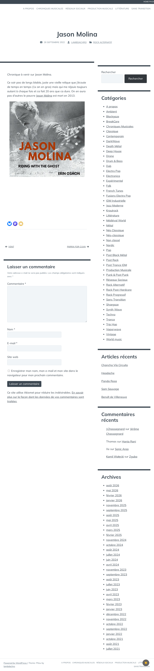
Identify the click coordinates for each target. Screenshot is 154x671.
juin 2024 (112, 559)
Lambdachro (79, 42)
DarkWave (113, 141)
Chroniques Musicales (119, 126)
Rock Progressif (116, 294)
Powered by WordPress (15, 663)
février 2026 (114, 495)
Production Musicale (118, 270)
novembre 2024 (116, 540)
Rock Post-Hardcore (119, 289)
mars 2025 (113, 530)
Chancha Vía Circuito (114, 365)
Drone (110, 156)
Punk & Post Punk (117, 275)
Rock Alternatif (102, 42)
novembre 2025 (116, 505)
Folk (108, 185)
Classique (112, 131)
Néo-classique (115, 235)
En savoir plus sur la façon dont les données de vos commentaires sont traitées (45, 397)
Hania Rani (129, 441)
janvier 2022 (114, 634)
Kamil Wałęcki (115, 456)
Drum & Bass (114, 161)
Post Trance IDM (116, 265)
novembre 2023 (116, 569)
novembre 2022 (116, 619)
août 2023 (112, 579)
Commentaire (16, 283)
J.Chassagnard (115, 429)
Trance (110, 319)
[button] (9, 223)
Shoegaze (112, 304)
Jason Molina (44, 95)
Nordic (110, 245)
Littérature (112, 215)
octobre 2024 (114, 545)
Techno (110, 314)
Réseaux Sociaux (117, 280)
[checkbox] (146, 663)
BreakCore (112, 121)
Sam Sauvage (110, 389)
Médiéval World (116, 220)
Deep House (114, 151)
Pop (108, 250)
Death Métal (114, 146)
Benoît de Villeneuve (114, 397)
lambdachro (9, 666)
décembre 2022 (116, 614)
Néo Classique (115, 230)
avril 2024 (112, 564)
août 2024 (112, 549)
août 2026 (112, 485)
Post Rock (112, 260)
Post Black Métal (116, 255)
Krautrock (112, 210)
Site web (12, 357)
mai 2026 (112, 490)
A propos (112, 106)
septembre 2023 (116, 574)
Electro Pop (113, 171)
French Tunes (114, 190)
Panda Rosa (109, 381)
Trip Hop (111, 324)
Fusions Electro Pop (118, 195)
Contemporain (115, 136)
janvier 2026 (114, 500)
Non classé (113, 240)
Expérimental (114, 181)
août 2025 (112, 515)
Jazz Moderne (114, 205)
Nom (11, 329)
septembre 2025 (116, 510)
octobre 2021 (114, 639)
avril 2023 (112, 594)
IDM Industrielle (116, 200)
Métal (109, 225)
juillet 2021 (113, 648)
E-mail (12, 343)
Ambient (111, 111)
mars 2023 (113, 599)
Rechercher (108, 72)
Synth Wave (114, 309)
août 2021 (112, 644)
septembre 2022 (116, 629)
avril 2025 (112, 525)
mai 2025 (112, 520)
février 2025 (114, 535)
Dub (108, 166)
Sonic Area (122, 449)
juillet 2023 (113, 584)
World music (114, 339)
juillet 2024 (113, 554)
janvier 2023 (114, 609)
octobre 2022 (114, 624)
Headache (107, 373)
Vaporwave (113, 329)
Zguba (133, 456)
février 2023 (114, 604)
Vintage (111, 334)
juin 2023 (112, 589)
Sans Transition (116, 299)
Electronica (113, 176)
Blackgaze (112, 116)
